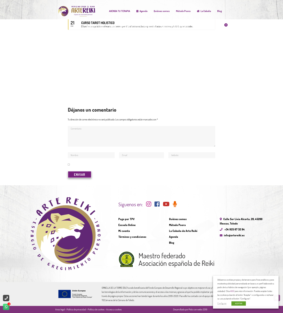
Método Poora (177, 225)
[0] (222, 27)
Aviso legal (60, 309)
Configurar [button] (222, 303)
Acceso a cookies (114, 309)
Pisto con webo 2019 (198, 309)
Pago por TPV (126, 219)
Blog (171, 242)
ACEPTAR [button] (238, 303)
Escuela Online (127, 225)
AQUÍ (232, 291)
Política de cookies (96, 309)
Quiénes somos (178, 219)
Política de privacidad (76, 309)
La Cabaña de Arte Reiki (183, 230)
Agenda (173, 236)
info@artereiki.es (234, 235)
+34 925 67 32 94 (234, 229)
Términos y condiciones (132, 236)
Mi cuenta (124, 230)
